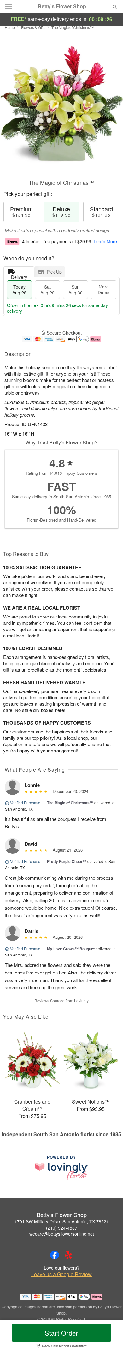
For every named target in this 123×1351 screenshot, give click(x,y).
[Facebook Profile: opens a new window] (54, 1255)
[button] (109, 1337)
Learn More (105, 241)
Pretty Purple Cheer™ (66, 861)
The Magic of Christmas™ (70, 802)
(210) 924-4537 (61, 1228)
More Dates (103, 289)
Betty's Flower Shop (62, 6)
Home (10, 27)
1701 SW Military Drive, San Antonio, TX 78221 (62, 1221)
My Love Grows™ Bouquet (71, 948)
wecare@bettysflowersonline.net (61, 1234)
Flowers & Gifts (33, 27)
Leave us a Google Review (61, 1274)
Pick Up (54, 271)
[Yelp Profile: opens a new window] (68, 1255)
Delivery (19, 275)
